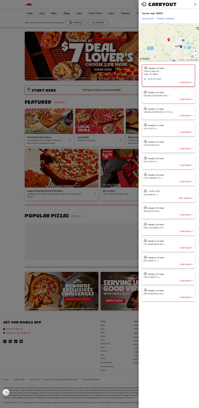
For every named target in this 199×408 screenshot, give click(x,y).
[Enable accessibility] (6, 392)
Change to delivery (165, 18)
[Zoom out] (196, 55)
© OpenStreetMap (191, 60)
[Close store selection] (195, 4)
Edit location (148, 18)
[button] (168, 40)
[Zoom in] (196, 51)
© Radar (181, 60)
